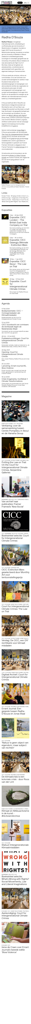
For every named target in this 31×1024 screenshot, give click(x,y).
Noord (20, 3)
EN (25, 3)
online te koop (20, 147)
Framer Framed (7, 3)
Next (29, 15)
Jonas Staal (20, 130)
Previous (2, 15)
